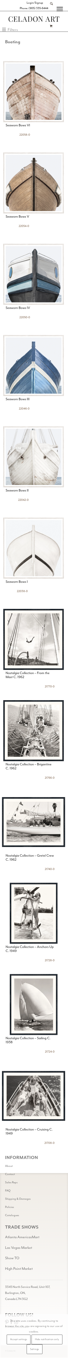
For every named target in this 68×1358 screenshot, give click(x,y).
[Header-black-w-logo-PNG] (34, 19)
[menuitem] (49, 9)
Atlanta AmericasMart (22, 1237)
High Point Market (19, 1268)
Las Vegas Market (18, 1247)
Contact (10, 1174)
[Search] (49, 9)
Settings (34, 1349)
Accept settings (18, 1339)
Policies (9, 1207)
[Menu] (58, 9)
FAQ (8, 1190)
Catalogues (12, 1215)
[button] (10, 29)
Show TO (12, 1258)
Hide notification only (47, 1339)
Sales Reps (11, 1182)
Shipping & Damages (18, 1199)
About (9, 1166)
